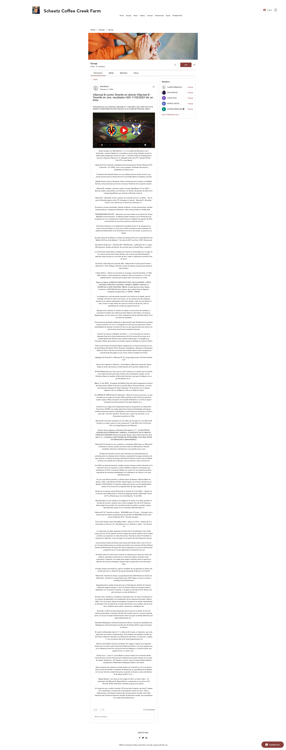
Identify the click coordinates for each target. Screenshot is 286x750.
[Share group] (194, 64)
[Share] (153, 86)
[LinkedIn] (146, 738)
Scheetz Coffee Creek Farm (72, 11)
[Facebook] (140, 738)
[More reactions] (102, 709)
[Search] (175, 65)
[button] (275, 10)
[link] (98, 73)
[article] (123, 403)
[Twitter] (143, 738)
